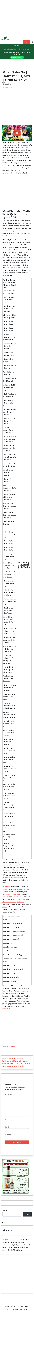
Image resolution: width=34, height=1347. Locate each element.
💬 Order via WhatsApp (17, 57)
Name (7, 1120)
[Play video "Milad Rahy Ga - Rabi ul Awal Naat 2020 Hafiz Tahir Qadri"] (17, 133)
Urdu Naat (12, 1046)
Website (8, 1134)
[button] (32, 42)
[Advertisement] (17, 17)
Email (7, 1127)
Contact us (6, 1009)
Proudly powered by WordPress (17, 1307)
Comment (9, 1094)
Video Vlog (10, 1309)
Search (4, 1210)
